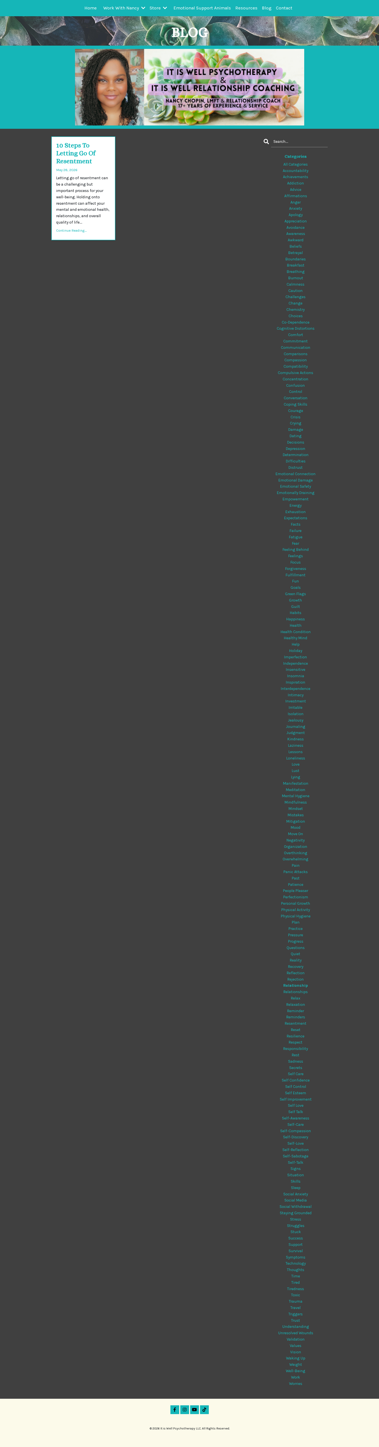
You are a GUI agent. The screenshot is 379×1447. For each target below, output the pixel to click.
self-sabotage (295, 1156)
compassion (295, 360)
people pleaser (295, 890)
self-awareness (295, 1118)
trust (295, 1320)
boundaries (295, 259)
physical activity (295, 909)
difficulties (296, 461)
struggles (295, 1225)
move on (295, 833)
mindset (295, 808)
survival (295, 1250)
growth (295, 600)
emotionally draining (296, 492)
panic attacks (295, 871)
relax (295, 998)
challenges (296, 296)
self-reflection (295, 1149)
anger (295, 202)
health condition (296, 631)
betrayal (295, 252)
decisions (295, 442)
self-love (295, 1143)
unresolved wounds (295, 1333)
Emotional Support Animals (202, 8)
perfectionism (295, 897)
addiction (295, 183)
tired (295, 1282)
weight (295, 1364)
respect (295, 1042)
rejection (295, 979)
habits (295, 612)
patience (295, 884)
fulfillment (296, 575)
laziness (295, 745)
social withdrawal (295, 1206)
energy (296, 505)
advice (295, 189)
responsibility (295, 1048)
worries (295, 1383)
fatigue (295, 537)
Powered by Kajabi (189, 1436)
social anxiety (295, 1194)
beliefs (296, 246)
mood (295, 827)
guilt (295, 606)
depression (295, 448)
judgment (295, 732)
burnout (295, 278)
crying (295, 423)
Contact (284, 8)
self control (295, 1086)
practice (295, 928)
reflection (296, 973)
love (296, 764)
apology (296, 214)
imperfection (295, 657)
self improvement (296, 1099)
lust (295, 770)
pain (296, 865)
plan (296, 922)
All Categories (295, 164)
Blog (267, 8)
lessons (295, 751)
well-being (295, 1370)
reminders (295, 1017)
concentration (295, 379)
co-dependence (295, 322)
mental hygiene (295, 795)
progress (295, 941)
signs (295, 1168)
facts (295, 524)
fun (295, 581)
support (295, 1244)
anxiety (295, 208)
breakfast (295, 265)
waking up (295, 1358)
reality (296, 960)
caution (295, 290)
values (295, 1345)
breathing (296, 271)
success (295, 1238)
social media (295, 1200)
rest (295, 1055)
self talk (295, 1111)
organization (295, 846)
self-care (295, 1124)
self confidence (296, 1080)
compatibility (296, 366)
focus (295, 562)
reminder (295, 1010)
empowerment (295, 499)
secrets (295, 1067)
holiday (295, 650)
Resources (246, 8)
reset (295, 1029)
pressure (295, 935)
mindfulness (295, 802)
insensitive (295, 669)
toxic (295, 1295)
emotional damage (295, 480)
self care (296, 1073)
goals (296, 587)
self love (296, 1105)
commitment (295, 341)
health (296, 625)
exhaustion (295, 511)
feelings (295, 555)
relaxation (295, 1004)
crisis (295, 417)
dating (296, 435)
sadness (295, 1061)
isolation (296, 713)
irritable (295, 707)
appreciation (295, 221)
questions (296, 947)
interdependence (295, 688)
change (295, 303)
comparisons (295, 353)
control (295, 391)
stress (295, 1219)
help (296, 644)
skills (295, 1181)
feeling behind (295, 549)
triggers (295, 1314)
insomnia (295, 675)
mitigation (295, 821)
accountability (295, 170)
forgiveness (295, 568)
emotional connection (295, 473)
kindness (295, 739)
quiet (295, 953)
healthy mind (295, 638)
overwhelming (295, 859)
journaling (295, 726)
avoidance (295, 227)
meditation (295, 789)
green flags (295, 593)
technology (296, 1263)
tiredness (295, 1288)
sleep (295, 1187)
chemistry (295, 309)
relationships (295, 991)
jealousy (295, 720)
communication (295, 347)
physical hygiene (296, 916)
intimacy (296, 695)
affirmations (295, 195)
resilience (295, 1036)
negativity (295, 840)
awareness (295, 233)
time (295, 1276)
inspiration (295, 682)
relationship (295, 985)
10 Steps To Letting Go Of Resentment (75, 153)
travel (295, 1307)
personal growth (295, 903)
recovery (295, 966)
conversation (295, 398)
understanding (295, 1326)
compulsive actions (295, 372)
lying (295, 777)
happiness (295, 619)
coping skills (295, 404)
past (296, 878)
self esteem (295, 1093)
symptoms (295, 1257)
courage (295, 410)
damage (295, 429)
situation (295, 1175)
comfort (295, 334)
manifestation (295, 783)
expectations (295, 518)
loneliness (295, 758)
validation (296, 1339)
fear (295, 543)
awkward (296, 240)
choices (296, 315)
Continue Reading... (71, 230)
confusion (295, 385)
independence (295, 663)
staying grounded (296, 1213)
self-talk (295, 1162)
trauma (295, 1301)
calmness (295, 284)
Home (90, 8)
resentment (295, 1023)
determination (296, 454)
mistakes (296, 815)
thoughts (295, 1269)
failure (296, 530)
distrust (295, 467)
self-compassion (295, 1130)
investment (295, 701)
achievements (295, 176)
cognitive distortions (296, 328)
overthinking (295, 853)
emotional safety (295, 486)
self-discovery (295, 1137)
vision (295, 1352)
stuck (295, 1231)
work (295, 1377)
